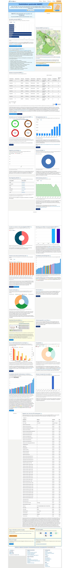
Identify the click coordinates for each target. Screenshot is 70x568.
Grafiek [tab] (11, 22)
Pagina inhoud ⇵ (31, 10)
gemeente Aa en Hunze (12, 51)
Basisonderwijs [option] (16, 377)
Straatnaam (11, 78)
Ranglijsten (46, 555)
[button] (21, 19)
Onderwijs (11, 410)
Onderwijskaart (47, 559)
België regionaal (35, 555)
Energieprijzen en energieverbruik (32, 559)
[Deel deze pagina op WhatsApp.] (56, 533)
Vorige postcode (38, 65)
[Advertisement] (48, 20)
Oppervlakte (39, 78)
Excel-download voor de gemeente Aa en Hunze (21, 110)
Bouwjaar (49, 78)
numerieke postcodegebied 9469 (24, 50)
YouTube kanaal (47, 566)
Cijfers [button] (45, 1)
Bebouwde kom (60, 78)
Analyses (46, 551)
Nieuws (46, 554)
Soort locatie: (11, 377)
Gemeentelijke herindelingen (49, 553)
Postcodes (28, 553)
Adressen (28, 551)
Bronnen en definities (48, 552)
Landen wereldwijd (30, 555)
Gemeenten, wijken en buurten (32, 552)
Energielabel (55, 78)
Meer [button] (54, 1)
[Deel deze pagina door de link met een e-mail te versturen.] (40, 533)
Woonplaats (27, 78)
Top (54, 547)
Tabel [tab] (14, 22)
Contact (46, 564)
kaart (18, 42)
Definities (19, 46)
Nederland (44, 63)
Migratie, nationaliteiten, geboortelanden (33, 560)
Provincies (28, 554)
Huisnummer (17, 78)
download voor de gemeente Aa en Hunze (54, 247)
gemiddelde (39, 291)
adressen (13, 44)
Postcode (22, 78)
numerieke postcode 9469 (45, 57)
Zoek (41, 1)
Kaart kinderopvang (48, 558)
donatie (11, 532)
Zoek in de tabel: (49, 75)
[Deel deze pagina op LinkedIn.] (51, 533)
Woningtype (44, 78)
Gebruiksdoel (33, 78)
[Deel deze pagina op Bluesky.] (51, 536)
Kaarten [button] (49, 1)
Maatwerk (46, 565)
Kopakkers (28, 14)
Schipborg (23, 185)
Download (59, 1)
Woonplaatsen (33, 553)
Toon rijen (12, 102)
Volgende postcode (46, 65)
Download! (11, 339)
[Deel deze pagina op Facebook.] (45, 533)
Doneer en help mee (13, 535)
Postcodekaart (47, 560)
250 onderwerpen (15, 43)
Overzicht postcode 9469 (13, 46)
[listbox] (16, 377)
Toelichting (11, 144)
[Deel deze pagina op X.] (45, 536)
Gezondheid (29, 558)
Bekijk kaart (57, 10)
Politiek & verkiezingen (30, 562)
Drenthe (23, 190)
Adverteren (47, 563)
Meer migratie (16, 286)
